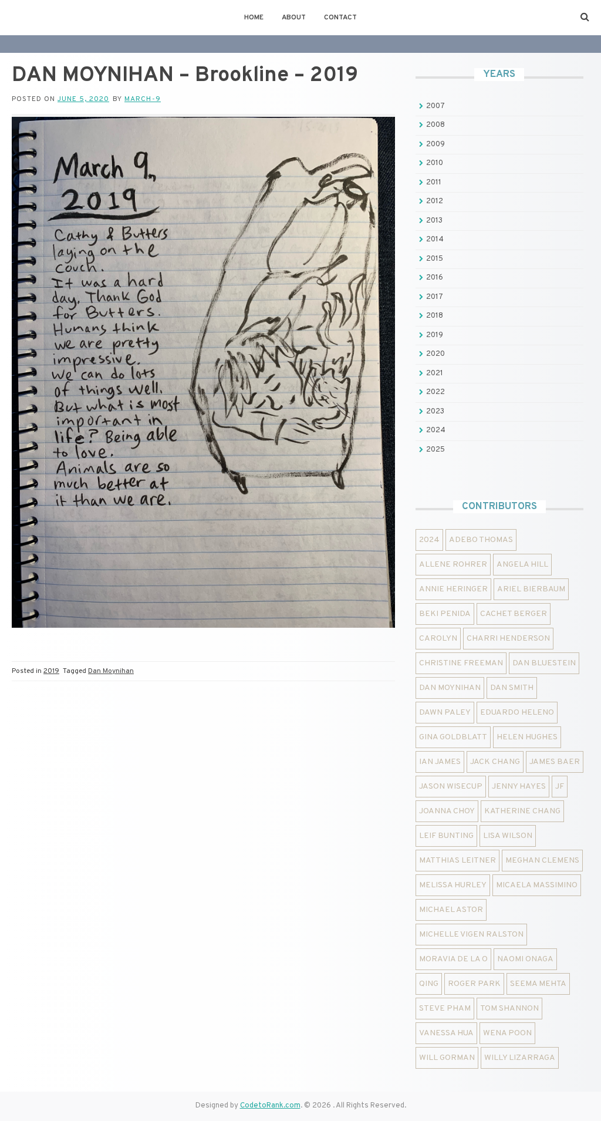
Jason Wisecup (450, 787)
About (294, 17)
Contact (340, 17)
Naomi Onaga (525, 959)
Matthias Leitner (457, 861)
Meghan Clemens (542, 861)
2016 (434, 277)
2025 (435, 450)
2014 (435, 239)
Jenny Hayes (519, 787)
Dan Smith (512, 688)
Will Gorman (447, 1058)
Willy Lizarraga (519, 1058)
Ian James (440, 762)
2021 (434, 373)
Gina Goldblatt (453, 737)
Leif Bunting (446, 836)
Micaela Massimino (537, 885)
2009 (435, 144)
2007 (435, 106)
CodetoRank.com (270, 1105)
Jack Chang (495, 762)
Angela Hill (522, 565)
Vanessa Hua (446, 1033)
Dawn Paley (445, 713)
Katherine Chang (522, 811)
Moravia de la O (453, 959)
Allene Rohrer (453, 565)
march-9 (142, 99)
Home (254, 17)
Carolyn (438, 639)
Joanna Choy (447, 811)
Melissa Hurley (453, 885)
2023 (435, 411)
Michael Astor (451, 910)
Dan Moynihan (111, 671)
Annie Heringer (453, 589)
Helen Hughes (527, 737)
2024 (435, 430)
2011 (433, 182)
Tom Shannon (509, 1009)
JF (559, 787)
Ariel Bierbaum (531, 589)
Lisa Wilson (507, 836)
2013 (434, 220)
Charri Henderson (508, 639)
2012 (434, 201)
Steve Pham (445, 1009)
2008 (435, 125)
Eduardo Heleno (517, 713)
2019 (51, 671)
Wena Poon (507, 1033)
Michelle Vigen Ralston (471, 935)
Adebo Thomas (481, 540)
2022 (435, 392)
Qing (428, 984)
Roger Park (474, 984)
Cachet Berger (513, 614)
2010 (434, 163)
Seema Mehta (538, 984)
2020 (435, 354)
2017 (434, 297)
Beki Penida (445, 614)
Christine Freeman (461, 663)
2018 (434, 316)
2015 (434, 259)
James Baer (554, 762)
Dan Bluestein (544, 663)
